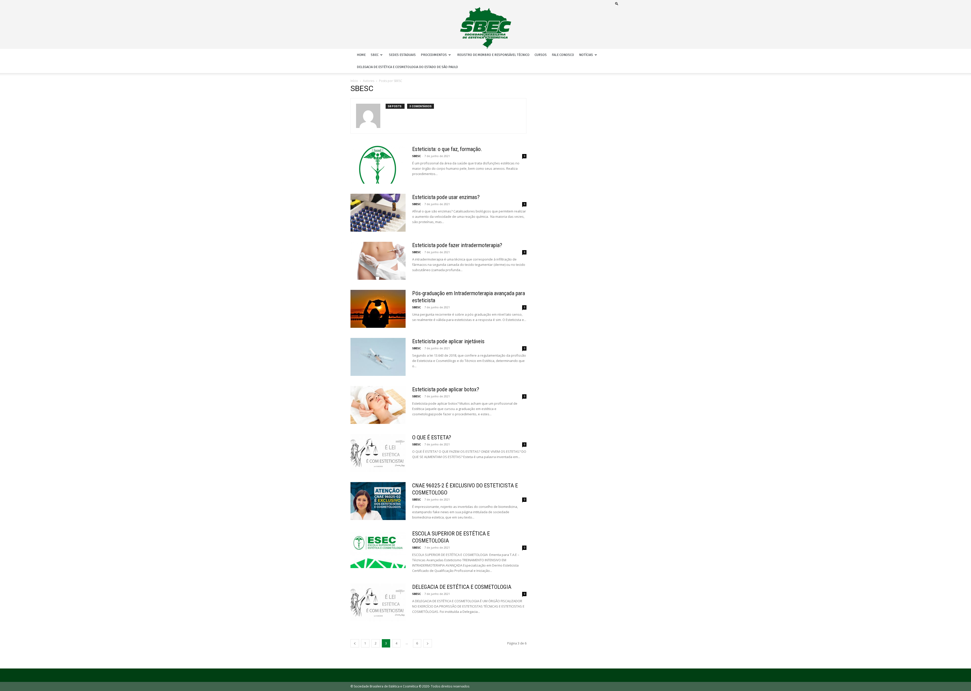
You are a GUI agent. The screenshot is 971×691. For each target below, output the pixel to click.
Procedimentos (434, 55)
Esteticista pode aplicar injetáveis (448, 341)
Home (361, 55)
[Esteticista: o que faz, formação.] (378, 165)
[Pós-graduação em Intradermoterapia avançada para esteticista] (378, 309)
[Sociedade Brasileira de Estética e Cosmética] (485, 28)
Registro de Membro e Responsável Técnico (493, 55)
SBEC (375, 55)
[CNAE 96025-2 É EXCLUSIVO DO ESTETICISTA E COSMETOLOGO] (378, 501)
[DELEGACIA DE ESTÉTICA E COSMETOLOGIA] (378, 602)
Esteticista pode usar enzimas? (446, 197)
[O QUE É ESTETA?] (378, 453)
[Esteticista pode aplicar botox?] (378, 405)
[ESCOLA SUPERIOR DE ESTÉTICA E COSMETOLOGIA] (378, 549)
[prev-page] (354, 643)
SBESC (416, 156)
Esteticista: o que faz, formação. (447, 149)
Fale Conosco (563, 55)
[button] (617, 3)
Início (354, 81)
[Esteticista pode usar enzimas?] (378, 213)
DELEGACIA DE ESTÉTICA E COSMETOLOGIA (461, 587)
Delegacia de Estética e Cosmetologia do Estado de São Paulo (407, 67)
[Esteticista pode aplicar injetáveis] (378, 357)
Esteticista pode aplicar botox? (445, 389)
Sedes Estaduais (402, 55)
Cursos (541, 55)
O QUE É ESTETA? (431, 437)
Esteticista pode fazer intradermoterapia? (457, 245)
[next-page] (427, 643)
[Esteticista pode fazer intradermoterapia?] (378, 261)
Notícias (586, 55)
